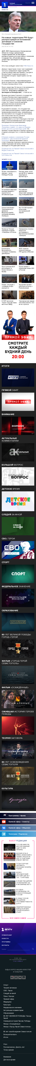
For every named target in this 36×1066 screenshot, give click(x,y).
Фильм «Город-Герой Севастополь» (17, 1026)
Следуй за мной (9, 993)
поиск (4, 949)
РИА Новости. (29, 66)
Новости (5, 938)
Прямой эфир (7, 935)
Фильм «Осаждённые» (12, 1024)
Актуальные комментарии (13, 1010)
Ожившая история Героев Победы (16, 1021)
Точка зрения (8, 1050)
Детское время (9, 1060)
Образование (8, 1013)
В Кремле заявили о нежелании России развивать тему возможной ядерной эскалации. (15, 139)
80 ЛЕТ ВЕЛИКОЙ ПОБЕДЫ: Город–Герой (17, 1017)
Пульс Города (8, 996)
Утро (5, 1044)
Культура (6, 1005)
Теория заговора (10, 988)
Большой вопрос (10, 1034)
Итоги (5, 1037)
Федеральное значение (12, 1007)
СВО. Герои (7, 990)
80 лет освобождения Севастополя (17, 1031)
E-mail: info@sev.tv (18, 961)
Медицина (7, 1002)
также (7, 159)
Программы (6, 942)
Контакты (5, 945)
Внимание (7, 1057)
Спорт (5, 985)
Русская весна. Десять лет (14, 1047)
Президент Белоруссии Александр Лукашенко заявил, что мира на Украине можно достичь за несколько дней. (16, 127)
